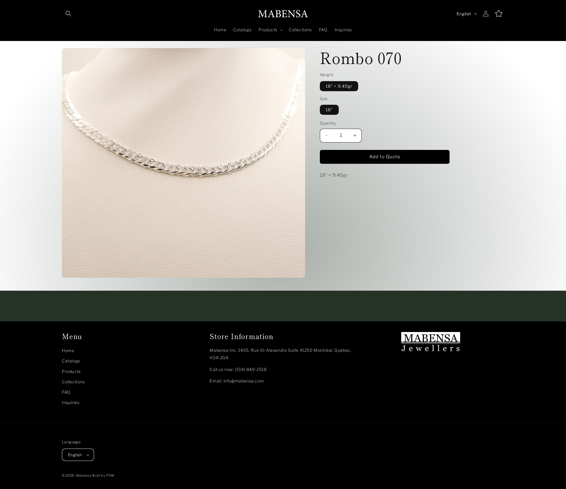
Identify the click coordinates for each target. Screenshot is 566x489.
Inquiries (70, 402)
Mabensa (83, 475)
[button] (68, 13)
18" (329, 109)
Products (71, 371)
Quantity (328, 123)
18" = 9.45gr (339, 86)
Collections (73, 381)
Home (68, 350)
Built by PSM (103, 475)
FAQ (66, 392)
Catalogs (71, 360)
